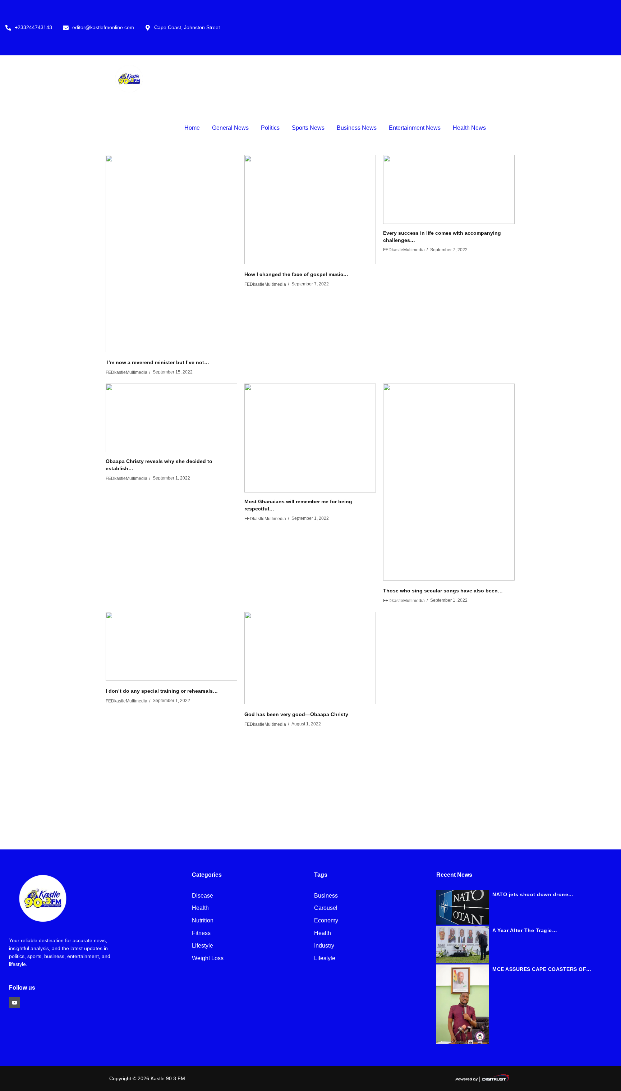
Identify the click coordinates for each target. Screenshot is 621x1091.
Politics (270, 128)
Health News (469, 128)
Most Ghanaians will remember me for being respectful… (298, 505)
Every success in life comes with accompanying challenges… (442, 236)
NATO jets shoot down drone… (533, 894)
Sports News (308, 128)
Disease (202, 896)
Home (192, 128)
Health (200, 908)
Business (326, 896)
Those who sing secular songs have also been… (443, 590)
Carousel (325, 908)
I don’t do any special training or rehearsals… (162, 691)
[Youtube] (14, 1002)
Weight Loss (208, 958)
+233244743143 (33, 27)
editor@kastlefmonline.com (103, 27)
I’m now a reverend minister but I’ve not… (157, 362)
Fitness (201, 933)
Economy (326, 920)
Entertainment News (415, 128)
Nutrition (202, 920)
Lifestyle (202, 946)
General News (230, 128)
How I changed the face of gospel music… (296, 274)
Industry (324, 946)
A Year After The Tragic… (524, 930)
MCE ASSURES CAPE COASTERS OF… (542, 969)
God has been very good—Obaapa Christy (296, 714)
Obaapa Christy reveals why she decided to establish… (159, 464)
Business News (357, 128)
